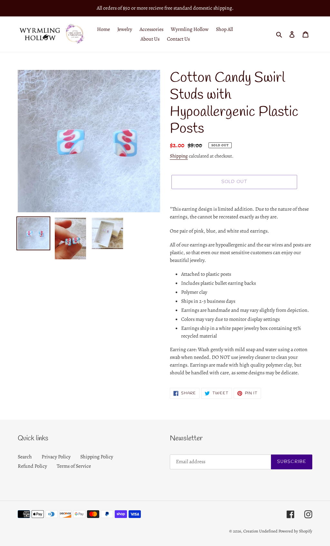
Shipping (179, 156)
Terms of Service (74, 466)
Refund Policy (32, 466)
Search (25, 456)
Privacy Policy (56, 456)
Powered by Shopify (295, 531)
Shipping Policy (96, 456)
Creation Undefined (260, 531)
